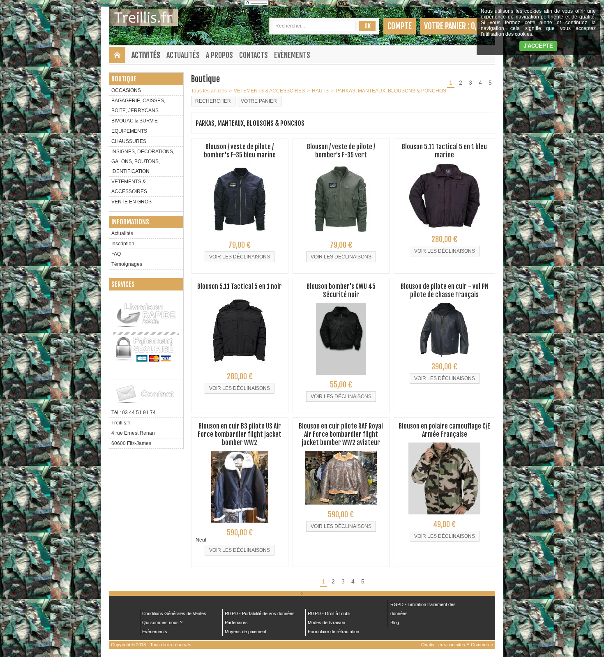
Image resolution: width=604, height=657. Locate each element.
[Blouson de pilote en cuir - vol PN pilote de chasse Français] (444, 359)
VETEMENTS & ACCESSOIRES (129, 186)
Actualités (183, 55)
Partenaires (236, 622)
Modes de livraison (326, 622)
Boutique (123, 79)
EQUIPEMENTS (129, 131)
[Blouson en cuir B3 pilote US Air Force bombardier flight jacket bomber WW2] (239, 525)
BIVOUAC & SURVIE (134, 121)
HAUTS (320, 91)
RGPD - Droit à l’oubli (329, 613)
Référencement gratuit (295, 4)
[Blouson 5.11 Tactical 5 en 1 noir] (240, 369)
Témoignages (126, 264)
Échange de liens (340, 4)
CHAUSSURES (128, 141)
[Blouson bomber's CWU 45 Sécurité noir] (341, 377)
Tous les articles (209, 91)
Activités (145, 55)
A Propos (219, 55)
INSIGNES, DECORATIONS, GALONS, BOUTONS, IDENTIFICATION (142, 161)
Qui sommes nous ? (162, 622)
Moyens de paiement (245, 631)
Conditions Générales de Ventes (174, 613)
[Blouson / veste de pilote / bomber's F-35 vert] (341, 237)
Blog (394, 622)
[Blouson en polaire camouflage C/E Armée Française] (444, 517)
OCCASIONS (126, 90)
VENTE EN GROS (131, 202)
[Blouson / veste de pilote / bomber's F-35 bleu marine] (240, 237)
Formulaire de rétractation (333, 631)
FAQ (116, 254)
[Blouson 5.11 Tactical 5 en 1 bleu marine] (444, 232)
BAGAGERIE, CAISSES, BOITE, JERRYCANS (138, 105)
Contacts (253, 55)
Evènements (292, 55)
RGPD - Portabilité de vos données (260, 613)
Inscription (122, 244)
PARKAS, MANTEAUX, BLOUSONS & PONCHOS (391, 91)
